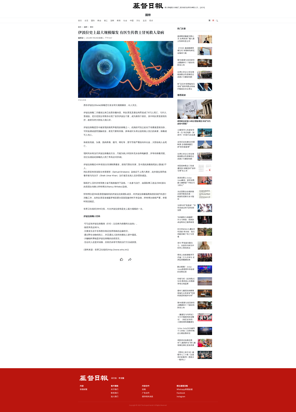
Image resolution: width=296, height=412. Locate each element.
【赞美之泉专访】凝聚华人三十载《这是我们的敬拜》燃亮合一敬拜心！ (185, 356)
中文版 (121, 378)
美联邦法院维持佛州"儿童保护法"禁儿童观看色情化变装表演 (186, 343)
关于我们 (114, 389)
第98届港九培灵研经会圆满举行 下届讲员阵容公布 (185, 62)
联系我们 (114, 393)
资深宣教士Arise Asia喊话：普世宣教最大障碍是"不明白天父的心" (186, 181)
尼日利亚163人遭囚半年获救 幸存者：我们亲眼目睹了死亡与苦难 (186, 233)
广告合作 (145, 393)
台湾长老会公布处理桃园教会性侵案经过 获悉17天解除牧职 (185, 74)
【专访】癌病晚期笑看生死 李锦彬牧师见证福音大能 (185, 50)
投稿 (144, 389)
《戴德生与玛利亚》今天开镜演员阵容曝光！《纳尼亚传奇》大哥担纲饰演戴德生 (185, 318)
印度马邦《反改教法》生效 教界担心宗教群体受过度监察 (186, 281)
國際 (148, 15)
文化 (138, 20)
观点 (151, 20)
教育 (119, 20)
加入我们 (114, 396)
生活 (144, 20)
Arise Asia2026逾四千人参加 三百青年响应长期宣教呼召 (186, 331)
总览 (86, 20)
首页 (80, 20)
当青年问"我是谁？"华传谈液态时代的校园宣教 (186, 208)
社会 (125, 20)
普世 (91, 27)
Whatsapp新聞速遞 (185, 389)
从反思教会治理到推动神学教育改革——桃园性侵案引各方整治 (185, 195)
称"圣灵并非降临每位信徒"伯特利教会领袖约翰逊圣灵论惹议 (186, 86)
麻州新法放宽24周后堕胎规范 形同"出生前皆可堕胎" (194, 122)
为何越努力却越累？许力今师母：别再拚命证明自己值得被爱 (185, 220)
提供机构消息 (147, 396)
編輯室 (81, 37)
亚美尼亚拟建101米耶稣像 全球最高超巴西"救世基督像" (186, 144)
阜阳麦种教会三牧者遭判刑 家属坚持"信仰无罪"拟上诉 (186, 168)
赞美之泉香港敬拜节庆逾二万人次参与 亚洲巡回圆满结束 (185, 257)
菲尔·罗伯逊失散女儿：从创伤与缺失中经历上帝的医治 (185, 245)
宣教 (112, 20)
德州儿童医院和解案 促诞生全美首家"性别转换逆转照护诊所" (186, 293)
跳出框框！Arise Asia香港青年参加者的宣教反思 (185, 269)
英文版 (114, 378)
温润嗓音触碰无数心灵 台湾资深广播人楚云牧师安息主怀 (185, 38)
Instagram (181, 396)
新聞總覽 (83, 389)
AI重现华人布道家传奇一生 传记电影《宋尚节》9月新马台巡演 (186, 132)
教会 (99, 20)
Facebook (181, 393)
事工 (106, 20)
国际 (93, 20)
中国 (132, 20)
